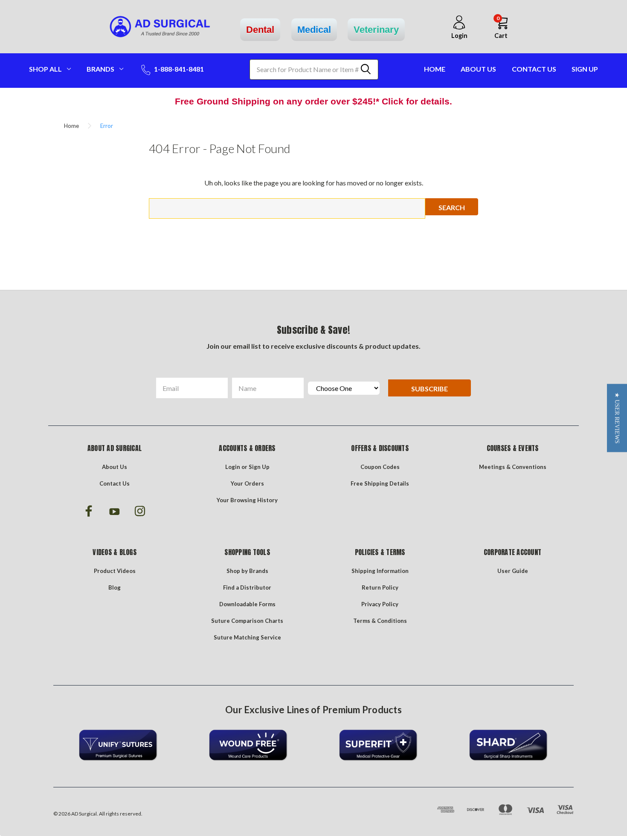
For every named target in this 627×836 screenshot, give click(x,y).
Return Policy (380, 587)
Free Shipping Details (380, 483)
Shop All (45, 69)
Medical (314, 29)
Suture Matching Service (247, 637)
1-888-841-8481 (178, 69)
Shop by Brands (247, 570)
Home (434, 69)
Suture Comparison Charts (247, 620)
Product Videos (115, 570)
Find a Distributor (247, 587)
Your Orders (247, 483)
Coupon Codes (380, 466)
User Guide (512, 570)
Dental (260, 29)
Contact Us (534, 69)
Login (232, 466)
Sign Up (585, 69)
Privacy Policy (379, 604)
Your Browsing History (247, 500)
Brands (100, 69)
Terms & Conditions (380, 620)
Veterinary (376, 29)
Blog (114, 587)
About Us (478, 69)
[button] (617, 418)
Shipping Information (380, 570)
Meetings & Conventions (512, 466)
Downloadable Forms (247, 604)
